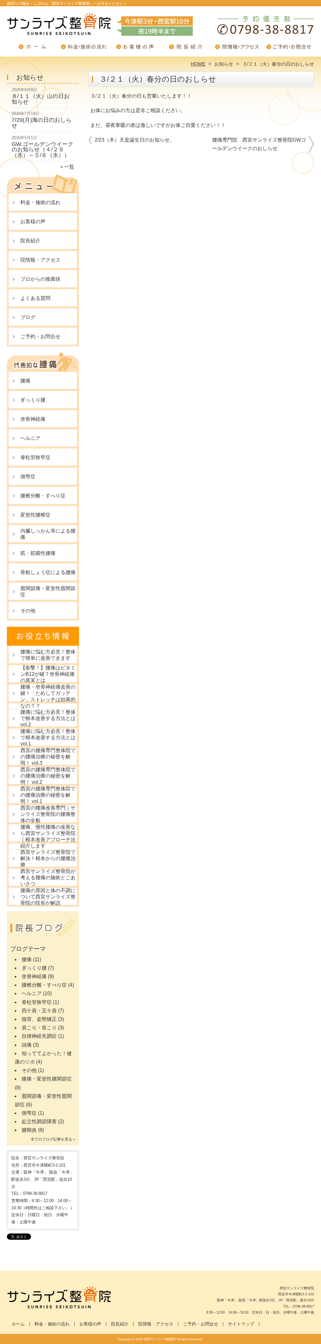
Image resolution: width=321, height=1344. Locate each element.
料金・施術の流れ (83, 49)
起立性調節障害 (39, 1121)
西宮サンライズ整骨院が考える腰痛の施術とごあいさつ (48, 877)
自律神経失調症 (39, 1036)
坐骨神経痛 (32, 419)
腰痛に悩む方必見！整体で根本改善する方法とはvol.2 (48, 718)
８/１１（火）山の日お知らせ (41, 99)
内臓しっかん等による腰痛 (48, 534)
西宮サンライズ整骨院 (160, 1339)
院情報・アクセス (237, 49)
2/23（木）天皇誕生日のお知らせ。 (135, 140)
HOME (198, 64)
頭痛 (27, 1045)
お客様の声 (134, 49)
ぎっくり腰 (32, 400)
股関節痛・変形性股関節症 (48, 591)
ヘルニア (30, 438)
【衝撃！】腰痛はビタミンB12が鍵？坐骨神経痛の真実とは (48, 674)
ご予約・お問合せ (288, 49)
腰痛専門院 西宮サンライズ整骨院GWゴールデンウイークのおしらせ (259, 144)
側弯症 (27, 476)
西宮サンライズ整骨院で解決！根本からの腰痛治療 (48, 858)
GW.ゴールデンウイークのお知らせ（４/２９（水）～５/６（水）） (42, 149)
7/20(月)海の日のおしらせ (41, 123)
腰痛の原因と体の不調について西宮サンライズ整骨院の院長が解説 (48, 897)
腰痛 (25, 380)
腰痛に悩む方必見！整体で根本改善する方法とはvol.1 (48, 737)
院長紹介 (186, 49)
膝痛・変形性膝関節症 (47, 1078)
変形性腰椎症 (35, 515)
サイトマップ (241, 1324)
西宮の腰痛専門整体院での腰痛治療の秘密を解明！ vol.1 (48, 795)
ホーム (32, 49)
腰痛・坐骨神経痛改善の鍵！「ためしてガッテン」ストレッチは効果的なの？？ (48, 696)
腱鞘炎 (29, 1130)
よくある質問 (35, 298)
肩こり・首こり (39, 1027)
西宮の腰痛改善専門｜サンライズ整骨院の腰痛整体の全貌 (48, 814)
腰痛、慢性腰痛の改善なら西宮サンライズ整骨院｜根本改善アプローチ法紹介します (48, 836)
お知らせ (223, 64)
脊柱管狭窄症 (35, 457)
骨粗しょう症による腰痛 (48, 572)
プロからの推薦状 (40, 279)
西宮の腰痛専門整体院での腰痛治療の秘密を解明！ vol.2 (48, 776)
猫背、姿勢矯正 (39, 1019)
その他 (27, 610)
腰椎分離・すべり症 (43, 495)
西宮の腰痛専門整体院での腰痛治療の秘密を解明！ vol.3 (48, 757)
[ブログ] (43, 935)
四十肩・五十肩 (39, 1010)
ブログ (27, 317)
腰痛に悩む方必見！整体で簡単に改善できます (48, 655)
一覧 (69, 167)
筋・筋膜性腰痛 (37, 553)
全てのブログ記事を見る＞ (53, 1139)
